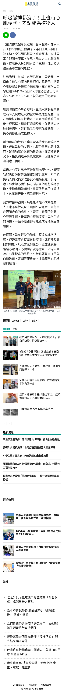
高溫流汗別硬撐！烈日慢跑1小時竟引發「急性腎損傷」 (32, 439)
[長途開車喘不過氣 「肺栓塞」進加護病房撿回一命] (10, 369)
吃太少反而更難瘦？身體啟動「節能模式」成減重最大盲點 (32, 599)
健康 (11, 11)
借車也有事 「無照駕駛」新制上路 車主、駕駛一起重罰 (31, 665)
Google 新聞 (19, 684)
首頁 (5, 11)
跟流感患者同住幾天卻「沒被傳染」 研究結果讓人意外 (32, 639)
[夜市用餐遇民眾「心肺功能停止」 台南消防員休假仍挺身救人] (10, 341)
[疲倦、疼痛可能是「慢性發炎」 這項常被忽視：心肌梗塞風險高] (10, 398)
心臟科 (25, 320)
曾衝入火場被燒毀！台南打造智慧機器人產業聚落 (29, 447)
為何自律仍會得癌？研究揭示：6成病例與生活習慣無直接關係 (33, 626)
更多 (15, 329)
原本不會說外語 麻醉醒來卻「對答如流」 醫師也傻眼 (31, 612)
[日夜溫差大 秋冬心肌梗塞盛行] (10, 412)
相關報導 (6, 329)
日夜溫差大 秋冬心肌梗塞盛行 (36, 408)
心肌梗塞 (15, 320)
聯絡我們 (33, 684)
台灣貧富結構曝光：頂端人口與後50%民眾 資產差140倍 (33, 652)
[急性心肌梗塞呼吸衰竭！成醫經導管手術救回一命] (10, 384)
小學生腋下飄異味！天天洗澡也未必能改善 (25, 455)
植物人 (34, 320)
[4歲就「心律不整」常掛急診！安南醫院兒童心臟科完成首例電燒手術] (10, 355)
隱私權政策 (46, 684)
